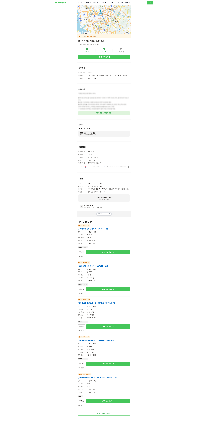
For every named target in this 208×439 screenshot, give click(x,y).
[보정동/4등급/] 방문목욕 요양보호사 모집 (93, 229)
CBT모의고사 (115, 3)
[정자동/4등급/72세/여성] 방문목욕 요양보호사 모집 (96, 303)
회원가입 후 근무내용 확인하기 (104, 113)
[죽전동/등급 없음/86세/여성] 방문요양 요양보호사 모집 (98, 378)
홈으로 (80, 3)
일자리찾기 (87, 3)
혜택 (122, 3)
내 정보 (127, 3)
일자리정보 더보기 (107, 252)
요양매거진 (105, 3)
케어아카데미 (96, 3)
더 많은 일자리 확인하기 (104, 413)
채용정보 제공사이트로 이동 (104, 214)
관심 (82, 252)
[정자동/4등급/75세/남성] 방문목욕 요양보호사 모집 (96, 340)
